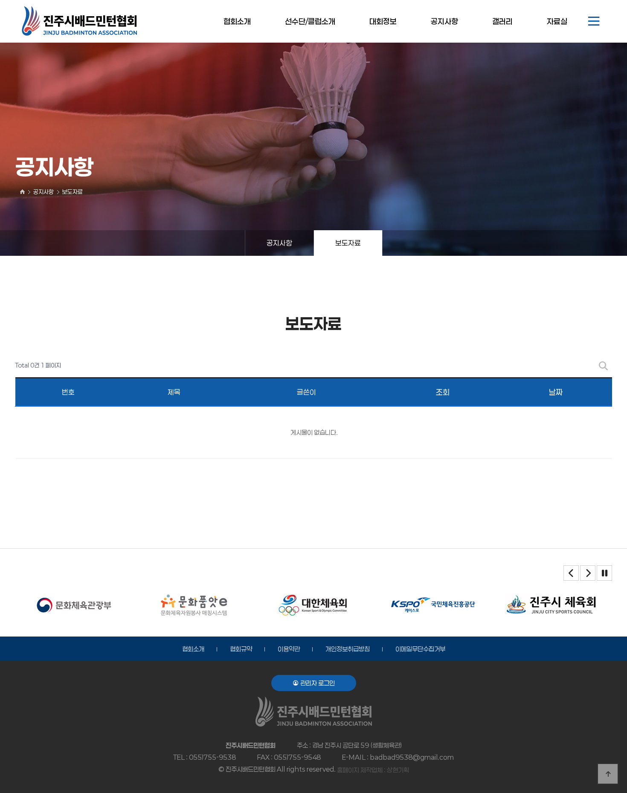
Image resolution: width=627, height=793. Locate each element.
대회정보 (383, 21)
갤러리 (502, 21)
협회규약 (241, 649)
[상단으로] (607, 773)
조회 (443, 392)
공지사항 (444, 21)
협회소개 (237, 21)
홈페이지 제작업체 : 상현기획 (373, 770)
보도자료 (348, 243)
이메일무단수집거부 (420, 649)
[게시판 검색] (603, 365)
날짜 (556, 392)
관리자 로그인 (317, 683)
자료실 (557, 21)
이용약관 (289, 649)
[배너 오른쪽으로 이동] (587, 573)
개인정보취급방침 (347, 649)
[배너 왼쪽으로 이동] (571, 573)
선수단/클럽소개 (310, 21)
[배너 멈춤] (604, 573)
